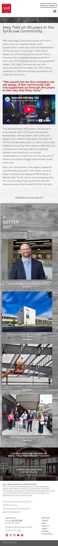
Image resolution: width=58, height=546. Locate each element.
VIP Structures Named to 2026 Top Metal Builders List (27, 387)
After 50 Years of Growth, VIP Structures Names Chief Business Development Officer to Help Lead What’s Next (27, 283)
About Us (45, 526)
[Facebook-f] (10, 535)
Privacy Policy (47, 534)
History (44, 528)
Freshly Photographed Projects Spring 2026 (27, 437)
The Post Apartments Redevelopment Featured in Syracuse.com (27, 335)
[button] (55, 11)
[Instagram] (14, 535)
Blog (44, 523)
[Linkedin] (7, 535)
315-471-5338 (17, 520)
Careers (45, 520)
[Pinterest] (22, 535)
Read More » (27, 287)
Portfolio (45, 531)
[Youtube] (18, 535)
